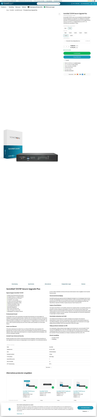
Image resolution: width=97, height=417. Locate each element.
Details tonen (19, 413)
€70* (75, 66)
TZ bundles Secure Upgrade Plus (30, 10)
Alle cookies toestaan (85, 407)
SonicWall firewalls (18, 10)
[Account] (91, 3)
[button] (77, 41)
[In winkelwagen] (36, 387)
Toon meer (48, 367)
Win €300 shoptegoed (69, 70)
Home (7, 10)
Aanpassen (85, 411)
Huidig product (27, 381)
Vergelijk (67, 60)
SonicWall (12, 10)
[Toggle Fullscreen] (59, 14)
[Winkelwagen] (94, 3)
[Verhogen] (68, 46)
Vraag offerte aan (77, 57)
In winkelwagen (77, 53)
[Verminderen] (64, 46)
